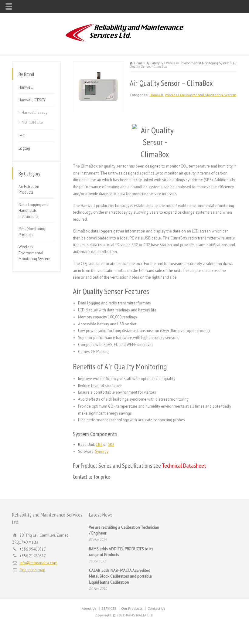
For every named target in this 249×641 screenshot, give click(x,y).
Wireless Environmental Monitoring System (200, 95)
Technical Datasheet (184, 466)
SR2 (111, 444)
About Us (89, 608)
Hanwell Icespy (34, 112)
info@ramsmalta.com (38, 562)
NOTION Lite (32, 122)
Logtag (24, 148)
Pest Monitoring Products (32, 231)
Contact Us (156, 608)
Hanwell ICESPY (32, 100)
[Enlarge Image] (98, 65)
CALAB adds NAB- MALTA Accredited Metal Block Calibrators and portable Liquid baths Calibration (120, 576)
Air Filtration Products (29, 189)
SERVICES (108, 608)
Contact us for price (91, 476)
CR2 (99, 444)
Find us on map (32, 569)
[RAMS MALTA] (124, 42)
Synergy (101, 451)
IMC (22, 135)
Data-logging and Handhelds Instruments (34, 210)
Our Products (132, 608)
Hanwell (156, 95)
